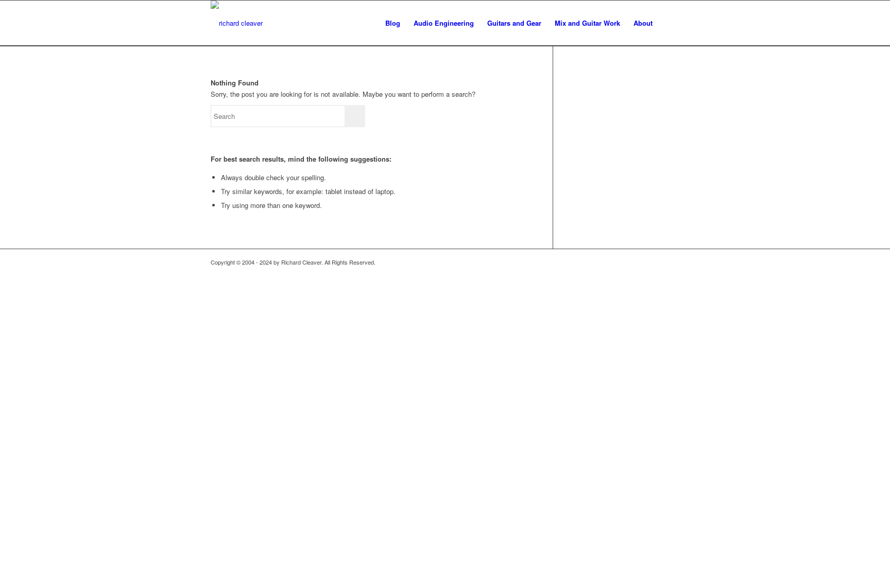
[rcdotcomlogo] (237, 23)
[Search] (669, 23)
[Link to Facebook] (640, 262)
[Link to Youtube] (656, 262)
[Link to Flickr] (625, 262)
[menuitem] (393, 23)
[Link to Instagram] (671, 262)
